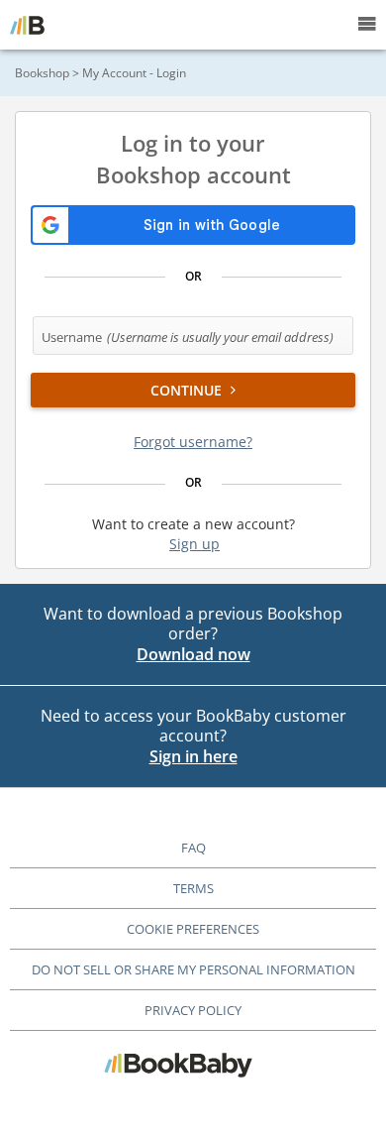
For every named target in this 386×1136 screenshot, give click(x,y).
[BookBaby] (27, 25)
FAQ (193, 847)
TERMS (193, 888)
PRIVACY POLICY (193, 1010)
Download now (193, 654)
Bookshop (42, 72)
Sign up (194, 543)
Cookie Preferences (193, 929)
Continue (188, 390)
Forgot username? (193, 441)
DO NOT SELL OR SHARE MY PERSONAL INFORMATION (193, 969)
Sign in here (193, 756)
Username (188, 337)
